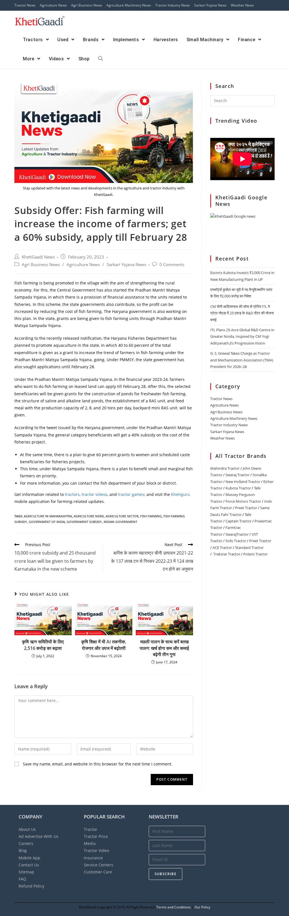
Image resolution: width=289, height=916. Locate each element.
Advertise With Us (38, 836)
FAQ (22, 879)
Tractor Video (96, 850)
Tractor (90, 829)
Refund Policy (31, 886)
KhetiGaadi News (38, 257)
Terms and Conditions (173, 907)
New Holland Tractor (242, 481)
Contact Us (29, 865)
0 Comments (171, 264)
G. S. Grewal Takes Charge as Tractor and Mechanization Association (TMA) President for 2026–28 (241, 360)
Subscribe (165, 873)
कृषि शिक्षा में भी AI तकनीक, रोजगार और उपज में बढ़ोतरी (103, 645)
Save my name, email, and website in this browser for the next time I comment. (97, 764)
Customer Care (98, 872)
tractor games (131, 494)
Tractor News (25, 5)
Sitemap (26, 872)
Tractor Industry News (172, 5)
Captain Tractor (238, 521)
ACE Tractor (222, 547)
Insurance (93, 857)
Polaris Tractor (255, 554)
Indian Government (120, 522)
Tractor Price (96, 836)
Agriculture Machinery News (128, 5)
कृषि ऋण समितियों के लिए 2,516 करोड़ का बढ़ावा (43, 645)
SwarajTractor (237, 534)
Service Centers (98, 865)
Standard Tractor (249, 547)
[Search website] (100, 59)
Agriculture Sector (122, 516)
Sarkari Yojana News (210, 5)
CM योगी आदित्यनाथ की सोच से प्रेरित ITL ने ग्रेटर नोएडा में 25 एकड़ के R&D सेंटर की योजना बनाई (242, 313)
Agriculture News (53, 5)
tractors (72, 494)
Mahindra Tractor (225, 468)
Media (90, 843)
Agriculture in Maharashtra (48, 516)
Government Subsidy (84, 522)
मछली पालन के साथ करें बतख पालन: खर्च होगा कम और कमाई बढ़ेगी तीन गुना (164, 648)
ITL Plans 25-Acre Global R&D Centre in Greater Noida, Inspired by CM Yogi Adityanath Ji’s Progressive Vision (242, 336)
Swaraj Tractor (237, 474)
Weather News (242, 5)
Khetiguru (180, 494)
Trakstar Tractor (226, 554)
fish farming (151, 516)
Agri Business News (86, 5)
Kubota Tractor (238, 488)
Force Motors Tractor (243, 501)
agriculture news (89, 516)
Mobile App (29, 857)
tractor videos (95, 494)
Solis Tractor (235, 540)
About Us (27, 829)
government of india (47, 522)
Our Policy (202, 907)
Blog (23, 850)
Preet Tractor (246, 507)
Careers (26, 843)
